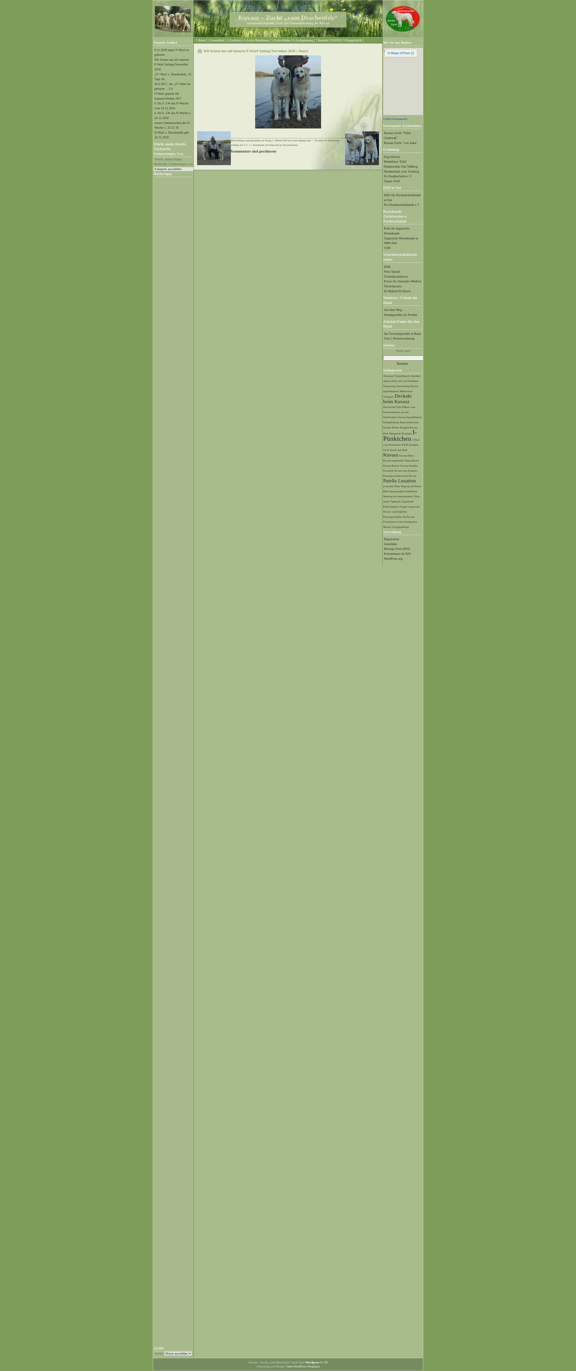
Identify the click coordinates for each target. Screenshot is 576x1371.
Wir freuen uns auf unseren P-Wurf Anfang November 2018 (171, 64)
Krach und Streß (398, 450)
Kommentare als (397, 553)
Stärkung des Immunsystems (398, 496)
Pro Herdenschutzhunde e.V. (402, 205)
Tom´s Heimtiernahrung (399, 338)
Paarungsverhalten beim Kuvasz (399, 476)
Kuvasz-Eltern (406, 455)
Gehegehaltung (391, 422)
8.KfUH (336, 40)
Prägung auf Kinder (411, 486)
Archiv (159, 1353)
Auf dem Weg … (395, 310)
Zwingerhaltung (400, 527)
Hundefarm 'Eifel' (395, 161)
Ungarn (403, 507)
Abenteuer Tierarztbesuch (396, 376)
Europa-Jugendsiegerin (410, 417)
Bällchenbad (406, 391)
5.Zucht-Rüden (280, 40)
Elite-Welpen (403, 407)
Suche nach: (403, 351)
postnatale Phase (391, 486)
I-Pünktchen (400, 435)
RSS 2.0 (248, 145)
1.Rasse (200, 40)
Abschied (416, 376)
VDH (387, 248)
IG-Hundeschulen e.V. (398, 176)
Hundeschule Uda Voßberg (401, 166)
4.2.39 (317, 1362)
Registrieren (391, 539)
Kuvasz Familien (409, 466)
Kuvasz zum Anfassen (405, 471)
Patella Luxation (399, 480)
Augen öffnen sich (393, 381)
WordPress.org (393, 558)
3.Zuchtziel (234, 40)
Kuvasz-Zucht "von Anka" (400, 143)
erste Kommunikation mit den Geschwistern (399, 412)
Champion (388, 397)
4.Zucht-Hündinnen (256, 40)
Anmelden (390, 544)
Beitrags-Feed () (397, 549)
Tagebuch (395, 501)
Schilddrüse (411, 491)
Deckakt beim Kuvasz (397, 398)
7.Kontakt (321, 40)
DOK (387, 267)
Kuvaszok (388, 471)
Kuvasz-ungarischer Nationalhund (401, 460)
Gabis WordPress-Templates (303, 1366)
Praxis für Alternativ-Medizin (402, 281)
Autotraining (403, 386)
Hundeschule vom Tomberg (401, 171)
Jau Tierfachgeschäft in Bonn (402, 333)
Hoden (395, 427)
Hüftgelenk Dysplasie (400, 433)
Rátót (386, 491)
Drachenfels (389, 407)
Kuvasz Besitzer (391, 466)
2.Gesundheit (216, 40)
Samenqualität (396, 491)
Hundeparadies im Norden (400, 315)
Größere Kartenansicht (395, 119)
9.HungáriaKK (352, 40)
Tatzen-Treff (392, 181)
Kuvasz (390, 455)
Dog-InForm (392, 157)
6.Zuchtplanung (303, 40)
